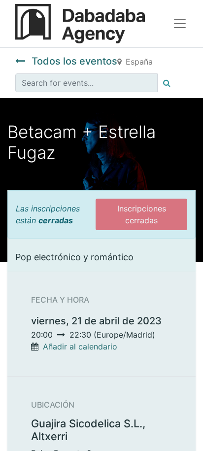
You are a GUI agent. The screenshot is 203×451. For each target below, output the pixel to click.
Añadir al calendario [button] (80, 346)
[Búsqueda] (166, 82)
